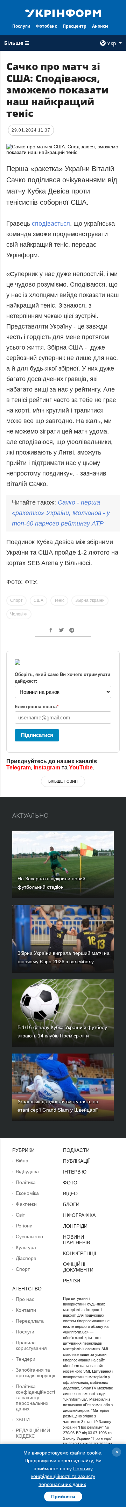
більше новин (63, 781)
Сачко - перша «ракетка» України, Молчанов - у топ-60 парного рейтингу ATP (61, 513)
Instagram (47, 767)
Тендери (25, 1359)
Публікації (76, 1161)
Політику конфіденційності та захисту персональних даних (63, 1476)
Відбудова (27, 1171)
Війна (22, 1160)
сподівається (51, 223)
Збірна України (90, 600)
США (38, 600)
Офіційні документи (78, 1267)
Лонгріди (75, 1226)
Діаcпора (26, 1258)
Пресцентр (74, 26)
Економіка (27, 1193)
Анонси (100, 26)
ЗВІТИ (23, 1419)
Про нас (25, 1299)
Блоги (71, 1204)
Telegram (18, 767)
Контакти (26, 1310)
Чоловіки (19, 614)
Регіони (24, 1225)
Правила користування (31, 1345)
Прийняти (63, 1496)
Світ (20, 1215)
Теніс (59, 600)
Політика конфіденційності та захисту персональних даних (35, 1397)
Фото (70, 1182)
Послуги (21, 26)
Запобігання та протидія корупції (35, 1372)
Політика (26, 1182)
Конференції (79, 1253)
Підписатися (37, 735)
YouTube (81, 767)
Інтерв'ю (74, 1172)
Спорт (16, 600)
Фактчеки (26, 1204)
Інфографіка (79, 1215)
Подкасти (76, 1150)
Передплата (30, 1321)
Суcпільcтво (29, 1236)
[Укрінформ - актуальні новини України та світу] (63, 12)
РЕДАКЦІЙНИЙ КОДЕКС (33, 1433)
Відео (70, 1193)
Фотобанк (46, 26)
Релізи (71, 1280)
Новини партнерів (76, 1239)
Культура (26, 1247)
